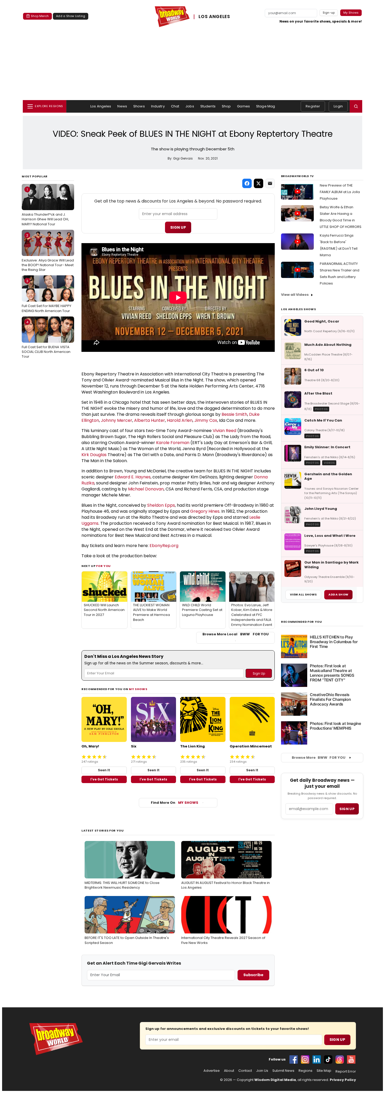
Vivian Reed (224, 431)
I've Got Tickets (104, 779)
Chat (175, 106)
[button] (356, 106)
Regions (305, 1070)
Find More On (174, 802)
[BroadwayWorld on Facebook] (293, 1059)
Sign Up (178, 227)
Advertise (212, 1070)
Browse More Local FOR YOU (235, 634)
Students (208, 106)
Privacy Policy (343, 1079)
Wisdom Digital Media (275, 1079)
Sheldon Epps (161, 505)
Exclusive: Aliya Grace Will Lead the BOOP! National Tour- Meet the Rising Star (48, 252)
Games (243, 106)
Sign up (347, 808)
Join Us (262, 1070)
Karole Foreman (172, 443)
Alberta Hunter (149, 420)
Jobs (189, 106)
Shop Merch (40, 16)
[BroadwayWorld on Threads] (339, 1059)
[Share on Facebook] (247, 183)
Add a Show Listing (70, 16)
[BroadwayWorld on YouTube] (351, 1059)
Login (338, 106)
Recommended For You (301, 622)
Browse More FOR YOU (318, 757)
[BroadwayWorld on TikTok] (328, 1059)
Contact (245, 1070)
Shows (139, 106)
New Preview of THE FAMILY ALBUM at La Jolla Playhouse (340, 192)
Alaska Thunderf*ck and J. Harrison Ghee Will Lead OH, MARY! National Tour (45, 206)
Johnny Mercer (116, 420)
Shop (226, 106)
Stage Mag (265, 106)
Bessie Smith (234, 414)
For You (103, 566)
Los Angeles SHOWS (298, 309)
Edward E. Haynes (133, 477)
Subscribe (253, 974)
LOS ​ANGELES (214, 16)
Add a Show (338, 594)
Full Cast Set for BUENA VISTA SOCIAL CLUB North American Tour (46, 339)
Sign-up (329, 12)
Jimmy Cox (205, 420)
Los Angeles (100, 106)
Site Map (324, 1070)
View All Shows (303, 594)
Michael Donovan (146, 489)
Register (313, 106)
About (229, 1070)
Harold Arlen (179, 420)
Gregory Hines (204, 511)
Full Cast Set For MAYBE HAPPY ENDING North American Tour (46, 295)
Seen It (104, 770)
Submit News (283, 1070)
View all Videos (295, 294)
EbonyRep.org (164, 546)
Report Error (346, 1071)
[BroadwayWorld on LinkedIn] (316, 1059)
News (122, 106)
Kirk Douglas (94, 455)
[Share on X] (258, 183)
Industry (158, 106)
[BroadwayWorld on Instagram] (305, 1059)
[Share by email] (270, 183)
